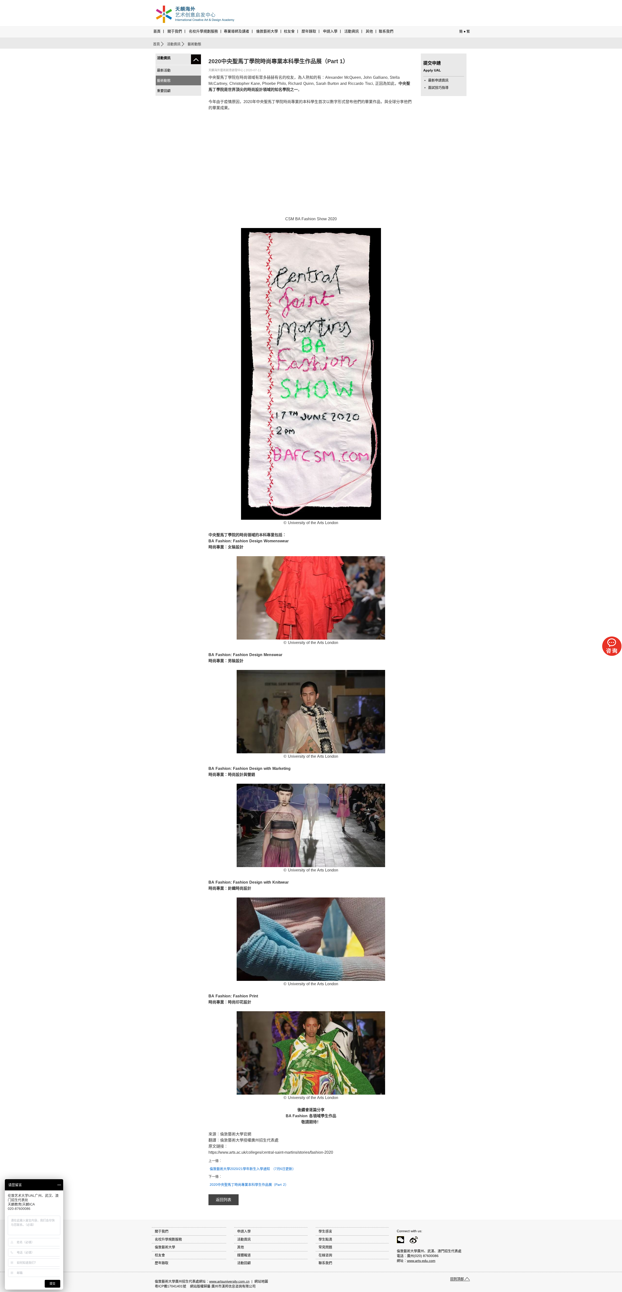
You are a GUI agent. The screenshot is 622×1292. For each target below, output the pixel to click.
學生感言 (325, 1231)
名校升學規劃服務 (203, 31)
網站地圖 (261, 1281)
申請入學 (330, 31)
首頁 (157, 31)
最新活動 (164, 70)
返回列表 (223, 1200)
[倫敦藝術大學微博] (416, 1240)
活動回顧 (244, 1263)
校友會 (289, 31)
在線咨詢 (325, 1255)
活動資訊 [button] (351, 31)
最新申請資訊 (438, 80)
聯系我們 (386, 31)
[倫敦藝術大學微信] (402, 1240)
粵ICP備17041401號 (170, 1286)
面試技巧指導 (438, 87)
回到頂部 (457, 1279)
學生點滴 (325, 1239)
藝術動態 (164, 80)
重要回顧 (164, 91)
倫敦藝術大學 (267, 31)
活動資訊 (174, 44)
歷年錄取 (309, 31)
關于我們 (174, 31)
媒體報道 (244, 1255)
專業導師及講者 (236, 31)
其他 (369, 31)
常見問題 (325, 1247)
